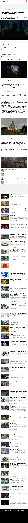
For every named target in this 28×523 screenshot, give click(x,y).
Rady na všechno (4, 9)
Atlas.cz (10, 517)
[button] (5, 41)
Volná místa (14, 510)
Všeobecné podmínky (21, 510)
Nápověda (18, 513)
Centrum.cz (5, 517)
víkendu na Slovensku (9, 89)
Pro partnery (6, 510)
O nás (10, 510)
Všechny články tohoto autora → (4, 189)
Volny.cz (13, 517)
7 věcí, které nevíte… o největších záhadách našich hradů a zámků (14, 152)
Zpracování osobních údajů (11, 513)
